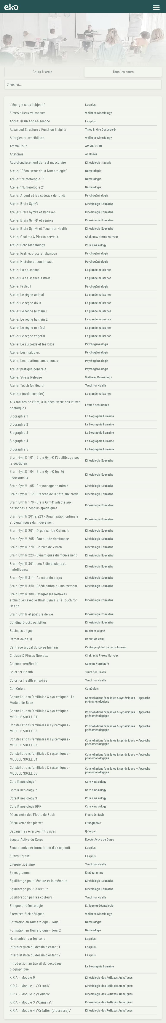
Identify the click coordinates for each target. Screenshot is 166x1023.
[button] (156, 7)
